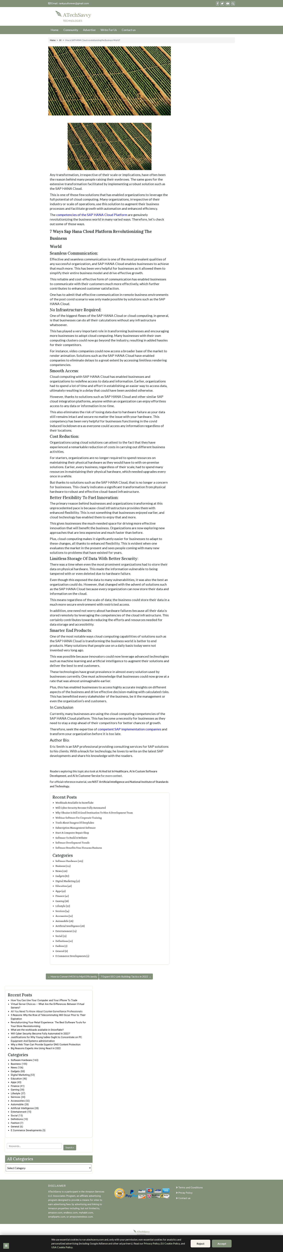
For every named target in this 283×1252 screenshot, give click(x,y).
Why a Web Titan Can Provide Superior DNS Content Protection (46, 1044)
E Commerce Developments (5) (72, 956)
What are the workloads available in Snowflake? (37, 1029)
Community (70, 30)
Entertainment (18, 1111)
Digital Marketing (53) (68, 881)
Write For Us (109, 30)
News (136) (61, 871)
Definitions (17, 1119)
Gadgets (15, 1071)
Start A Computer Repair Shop (72, 832)
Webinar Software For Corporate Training (79, 817)
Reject (200, 1243)
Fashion (15, 1122)
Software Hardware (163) (69, 861)
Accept (221, 1243)
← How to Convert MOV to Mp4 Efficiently (72, 976)
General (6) (62, 951)
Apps (13, 1082)
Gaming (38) (62, 901)
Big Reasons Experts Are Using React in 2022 (36, 1048)
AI (60, 40)
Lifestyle (15, 1093)
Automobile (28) (64, 921)
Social (14, 1115)
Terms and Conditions (190, 1187)
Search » (70, 1147)
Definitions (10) (64, 941)
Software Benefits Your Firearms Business (79, 847)
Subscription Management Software (76, 827)
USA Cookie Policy (62, 1247)
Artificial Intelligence (22, 1108)
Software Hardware (21, 1060)
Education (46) (64, 886)
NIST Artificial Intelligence (108, 782)
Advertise (89, 30)
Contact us (129, 30)
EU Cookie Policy (170, 1243)
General (15, 1126)
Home (54, 30)
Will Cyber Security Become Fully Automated (81, 807)
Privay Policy (185, 1192)
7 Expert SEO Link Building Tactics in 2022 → (126, 976)
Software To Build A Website (71, 837)
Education (16, 1078)
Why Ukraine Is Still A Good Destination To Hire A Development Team (94, 812)
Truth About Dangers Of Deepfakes (75, 822)
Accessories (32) (64, 916)
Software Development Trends (72, 842)
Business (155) (63, 866)
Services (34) (62, 911)
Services (15, 1097)
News (14, 1067)
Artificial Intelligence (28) (70, 926)
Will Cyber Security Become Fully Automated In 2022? (40, 1033)
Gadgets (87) (62, 876)
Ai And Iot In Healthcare (113, 771)
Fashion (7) (61, 946)
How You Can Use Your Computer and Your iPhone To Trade (44, 1000)
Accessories (18, 1100)
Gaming (15, 1089)
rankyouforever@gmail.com (74, 3)
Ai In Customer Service (86, 775)
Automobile (17, 1104)
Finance (15, 1086)
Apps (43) (61, 891)
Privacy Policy (152, 1243)
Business (16, 1063)
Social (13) (61, 936)
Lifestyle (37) (63, 906)
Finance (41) (62, 896)
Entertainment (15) (66, 931)
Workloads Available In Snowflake (75, 802)
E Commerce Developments (26, 1130)
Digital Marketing (20, 1074)
